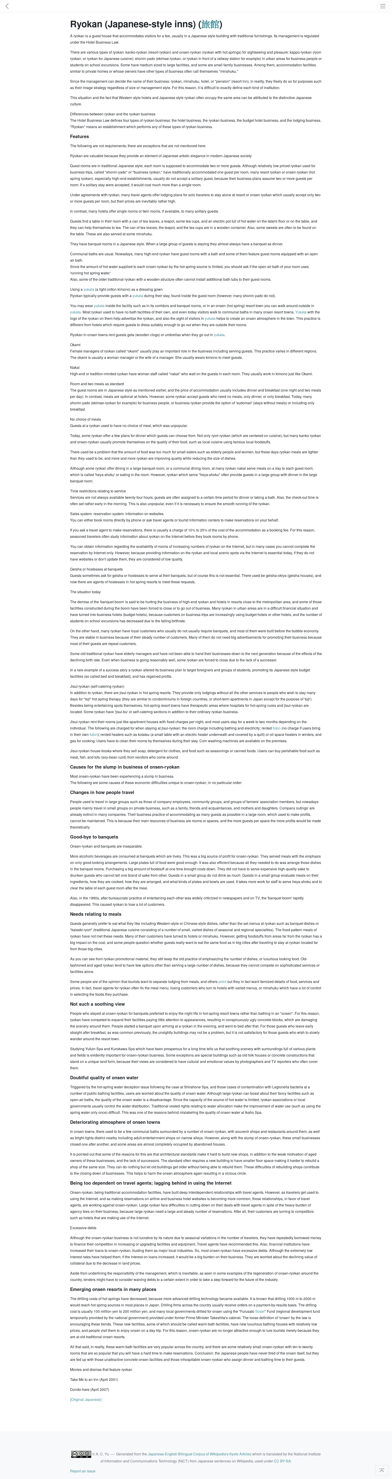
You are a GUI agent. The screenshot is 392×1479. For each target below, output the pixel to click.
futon (277, 728)
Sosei (260, 1311)
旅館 (210, 23)
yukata (88, 289)
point (222, 981)
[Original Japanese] (85, 1399)
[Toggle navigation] (382, 6)
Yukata (300, 312)
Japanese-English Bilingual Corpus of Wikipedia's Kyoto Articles (199, 1454)
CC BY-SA (282, 1461)
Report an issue (83, 1471)
